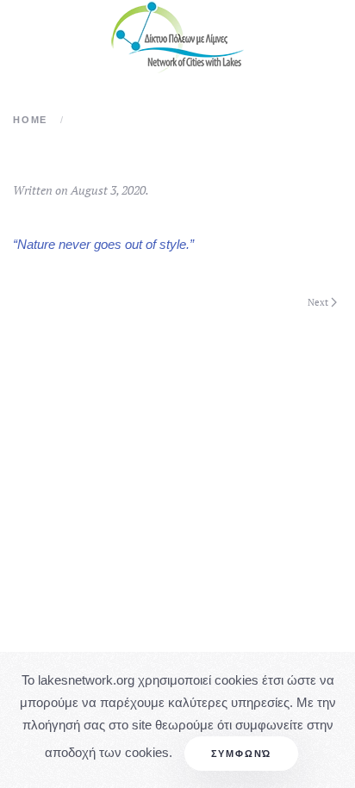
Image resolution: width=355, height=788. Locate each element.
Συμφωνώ (241, 753)
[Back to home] (177, 36)
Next (318, 302)
